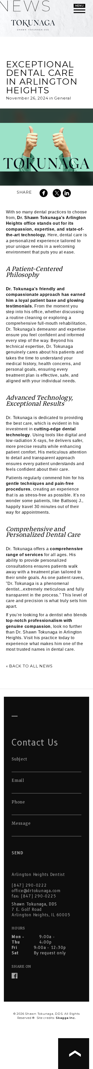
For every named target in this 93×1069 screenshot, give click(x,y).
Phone (18, 802)
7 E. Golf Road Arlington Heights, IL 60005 (41, 909)
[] (45, 194)
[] (68, 194)
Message (21, 823)
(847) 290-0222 (29, 885)
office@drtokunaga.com (36, 891)
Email (18, 780)
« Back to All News (29, 666)
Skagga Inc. (66, 1018)
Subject (19, 759)
